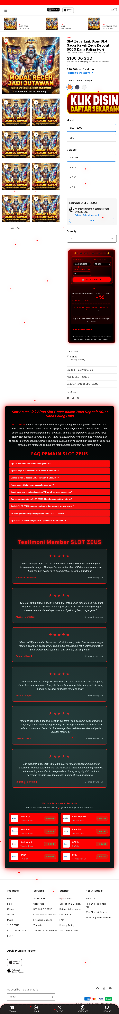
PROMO (12, 1011)
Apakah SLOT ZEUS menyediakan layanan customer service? (38, 520)
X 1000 (73, 167)
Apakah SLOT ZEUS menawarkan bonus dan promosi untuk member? (42, 506)
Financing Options (42, 920)
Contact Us (65, 914)
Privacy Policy (66, 925)
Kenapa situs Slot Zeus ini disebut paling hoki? (32, 485)
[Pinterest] (78, 398)
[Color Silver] (84, 87)
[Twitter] (74, 398)
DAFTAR (59, 1011)
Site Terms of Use (68, 931)
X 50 (72, 187)
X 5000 (74, 157)
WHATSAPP (83, 1011)
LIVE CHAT (106, 1011)
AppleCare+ (39, 898)
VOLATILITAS (100, 260)
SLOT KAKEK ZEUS (17, 931)
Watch (10, 914)
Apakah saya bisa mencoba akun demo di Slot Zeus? (35, 471)
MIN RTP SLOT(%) (81, 269)
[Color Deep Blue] (77, 87)
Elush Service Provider (44, 914)
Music (10, 920)
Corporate (38, 904)
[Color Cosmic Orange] (70, 87)
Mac (9, 898)
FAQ (61, 920)
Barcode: (89, 53)
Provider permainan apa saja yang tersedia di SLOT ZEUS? (37, 513)
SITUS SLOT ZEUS (42, 909)
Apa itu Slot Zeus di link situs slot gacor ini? (31, 464)
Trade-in (37, 925)
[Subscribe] (52, 997)
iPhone (10, 909)
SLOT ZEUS (76, 127)
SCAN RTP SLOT (91, 280)
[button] (5, 10)
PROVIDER (78, 260)
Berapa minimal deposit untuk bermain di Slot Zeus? (35, 478)
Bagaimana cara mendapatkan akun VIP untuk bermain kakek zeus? (41, 492)
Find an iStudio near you (96, 905)
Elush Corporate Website (98, 917)
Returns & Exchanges (70, 909)
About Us (90, 898)
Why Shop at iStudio (96, 912)
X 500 (73, 177)
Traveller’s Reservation (45, 931)
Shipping (84, 62)
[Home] (53, 10)
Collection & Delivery (70, 904)
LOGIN (36, 1011)
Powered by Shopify (103, 1004)
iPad (9, 904)
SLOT (73, 137)
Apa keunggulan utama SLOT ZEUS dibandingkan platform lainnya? (41, 499)
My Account (65, 898)
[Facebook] (69, 398)
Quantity (71, 231)
